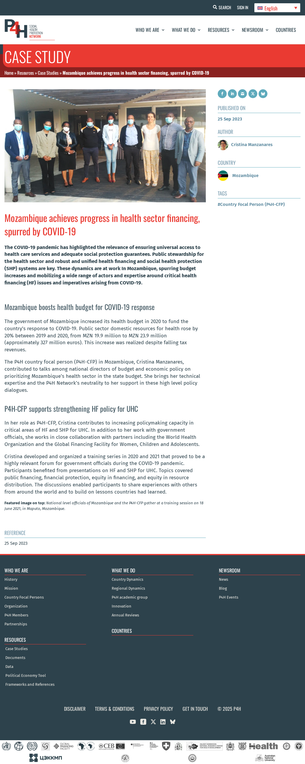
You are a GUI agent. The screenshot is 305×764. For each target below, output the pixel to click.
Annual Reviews (125, 615)
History (10, 579)
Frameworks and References (30, 684)
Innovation (121, 606)
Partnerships (15, 624)
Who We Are (147, 29)
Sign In (242, 7)
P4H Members (16, 615)
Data (9, 667)
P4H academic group (130, 597)
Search (225, 7)
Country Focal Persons (24, 597)
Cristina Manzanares (252, 144)
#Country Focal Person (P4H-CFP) (251, 204)
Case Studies (48, 72)
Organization (16, 606)
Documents (15, 658)
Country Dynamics (127, 579)
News (223, 579)
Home (8, 72)
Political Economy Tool (25, 676)
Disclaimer (74, 708)
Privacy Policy (158, 708)
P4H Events (228, 597)
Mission (11, 588)
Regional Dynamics (128, 588)
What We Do (183, 29)
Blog (223, 588)
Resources (218, 29)
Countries (286, 29)
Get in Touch (195, 708)
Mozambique (245, 175)
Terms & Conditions (114, 708)
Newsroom (252, 29)
